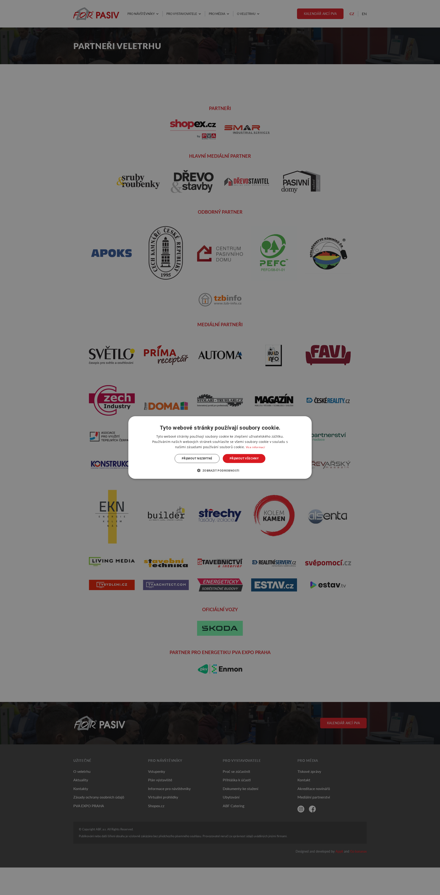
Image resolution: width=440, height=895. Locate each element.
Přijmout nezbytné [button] (197, 458)
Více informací (255, 447)
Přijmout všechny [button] (244, 458)
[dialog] (220, 447)
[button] (220, 470)
